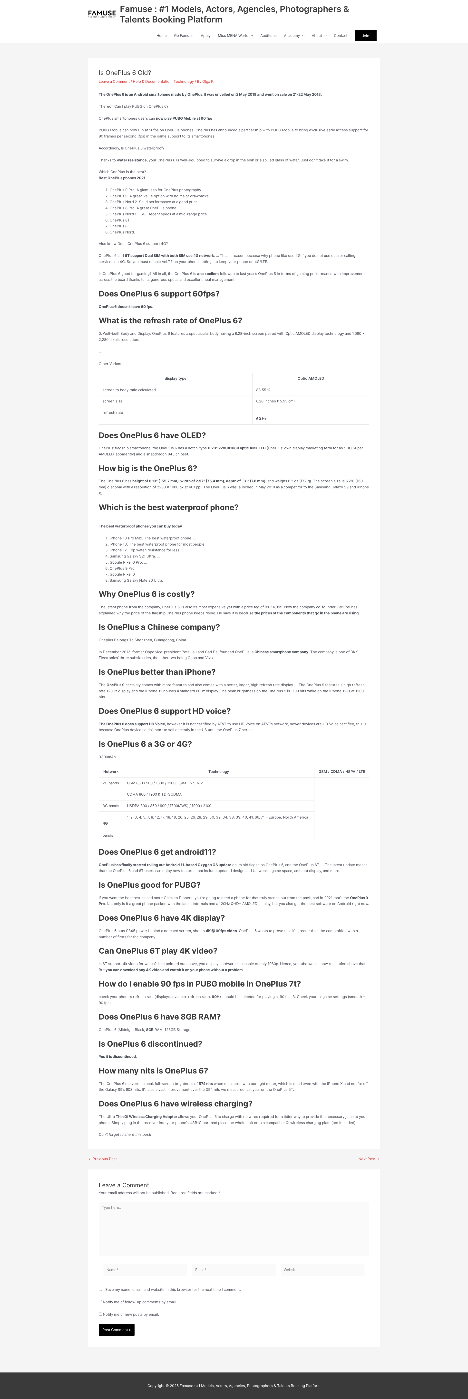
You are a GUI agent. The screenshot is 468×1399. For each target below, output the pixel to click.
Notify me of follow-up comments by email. (140, 1302)
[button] (250, 35)
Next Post (369, 1159)
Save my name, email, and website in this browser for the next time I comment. (173, 1289)
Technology (184, 81)
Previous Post (102, 1159)
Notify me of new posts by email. (131, 1314)
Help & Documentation (152, 81)
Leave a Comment (114, 81)
